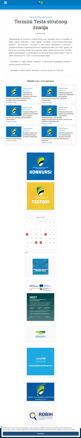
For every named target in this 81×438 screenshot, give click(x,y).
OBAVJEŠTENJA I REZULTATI (40, 17)
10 (27, 234)
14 (46, 234)
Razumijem (40, 433)
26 (36, 243)
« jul (26, 252)
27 (41, 243)
